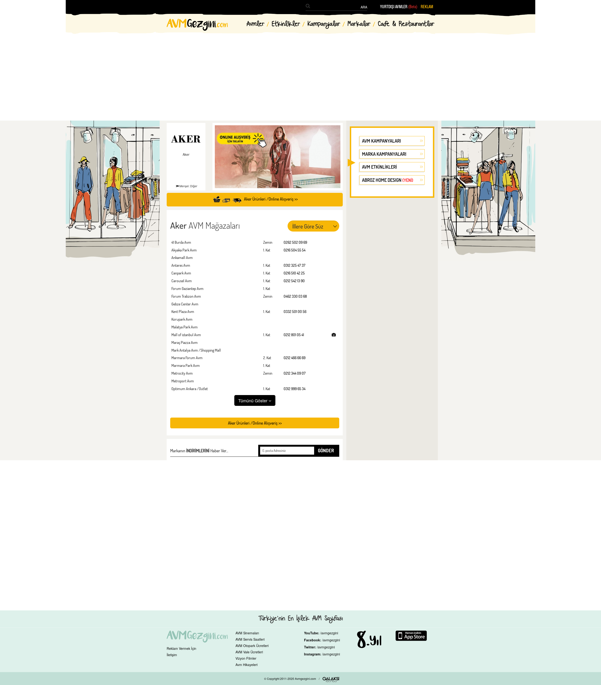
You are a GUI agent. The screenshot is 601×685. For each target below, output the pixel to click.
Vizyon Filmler (245, 658)
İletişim (172, 654)
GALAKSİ (331, 679)
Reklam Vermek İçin (181, 648)
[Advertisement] (300, 73)
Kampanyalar (324, 24)
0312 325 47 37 (294, 265)
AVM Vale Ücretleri (249, 652)
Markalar (359, 24)
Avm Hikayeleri (246, 664)
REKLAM (427, 6)
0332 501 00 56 (295, 311)
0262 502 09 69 (295, 242)
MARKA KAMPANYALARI (384, 154)
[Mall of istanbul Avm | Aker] (334, 334)
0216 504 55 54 (294, 250)
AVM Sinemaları (247, 633)
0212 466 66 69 (294, 357)
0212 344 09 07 (295, 373)
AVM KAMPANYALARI (381, 141)
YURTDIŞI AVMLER (398, 6)
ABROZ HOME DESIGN (387, 180)
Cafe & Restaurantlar (406, 24)
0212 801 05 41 (294, 334)
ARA (364, 7)
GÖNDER (326, 450)
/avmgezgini (329, 633)
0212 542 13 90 (294, 280)
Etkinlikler (286, 24)
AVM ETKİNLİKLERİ (379, 167)
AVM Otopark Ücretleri (252, 645)
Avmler (255, 24)
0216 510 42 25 (294, 273)
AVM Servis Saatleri (250, 639)
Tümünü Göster (253, 400)
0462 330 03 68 (295, 296)
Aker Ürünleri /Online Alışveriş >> (271, 199)
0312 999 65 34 (294, 388)
